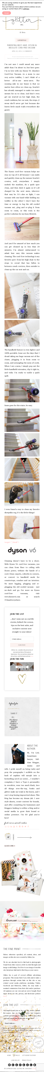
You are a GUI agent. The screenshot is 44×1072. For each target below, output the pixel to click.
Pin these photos (13, 720)
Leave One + (10, 846)
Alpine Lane (35, 1069)
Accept (6, 13)
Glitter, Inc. (22, 18)
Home (9, 1055)
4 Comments (27, 51)
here (31, 656)
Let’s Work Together (29, 1055)
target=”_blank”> (12, 542)
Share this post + (13, 728)
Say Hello (17, 1055)
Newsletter (31, 1036)
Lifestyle (22, 40)
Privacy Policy (26, 1060)
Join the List (16, 1060)
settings (26, 9)
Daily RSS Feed (14, 1036)
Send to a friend (14, 724)
